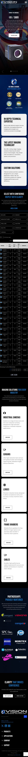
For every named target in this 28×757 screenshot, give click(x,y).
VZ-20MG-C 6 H (4, 293)
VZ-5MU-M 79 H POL (4, 361)
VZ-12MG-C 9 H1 (4, 340)
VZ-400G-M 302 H (4, 274)
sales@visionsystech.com (7, 722)
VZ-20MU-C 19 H (4, 286)
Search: (11, 240)
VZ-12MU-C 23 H (4, 324)
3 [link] (15, 369)
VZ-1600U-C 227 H (4, 254)
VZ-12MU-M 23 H (4, 308)
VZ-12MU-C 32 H (4, 319)
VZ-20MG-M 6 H (4, 289)
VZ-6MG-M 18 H (4, 351)
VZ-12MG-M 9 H (4, 335)
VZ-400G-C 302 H (4, 278)
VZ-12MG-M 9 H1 (4, 329)
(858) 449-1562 (4, 720)
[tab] (14, 208)
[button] (26, 2)
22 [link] (24, 369)
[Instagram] (9, 726)
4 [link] (17, 369)
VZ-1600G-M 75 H (4, 258)
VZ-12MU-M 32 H (4, 303)
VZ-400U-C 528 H (4, 270)
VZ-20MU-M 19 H (4, 282)
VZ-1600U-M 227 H (4, 250)
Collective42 (17, 754)
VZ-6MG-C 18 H (4, 356)
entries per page (7, 237)
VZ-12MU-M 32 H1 (4, 297)
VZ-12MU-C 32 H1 (4, 313)
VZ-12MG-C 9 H (4, 345)
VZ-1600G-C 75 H (4, 262)
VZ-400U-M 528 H (4, 266)
